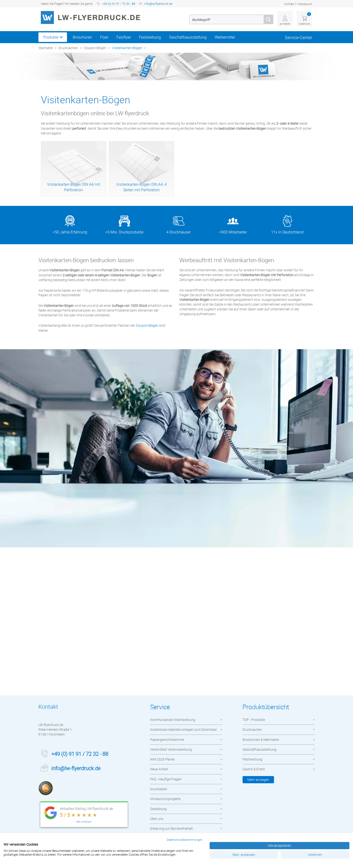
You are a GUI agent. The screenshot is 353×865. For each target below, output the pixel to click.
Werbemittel (225, 37)
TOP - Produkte (254, 719)
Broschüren (82, 37)
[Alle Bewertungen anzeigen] (84, 815)
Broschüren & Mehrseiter (261, 739)
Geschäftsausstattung (188, 37)
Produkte (50, 37)
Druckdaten (158, 789)
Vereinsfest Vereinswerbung (171, 749)
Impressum (305, 4)
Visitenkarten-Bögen (127, 48)
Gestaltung (158, 809)
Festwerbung (150, 37)
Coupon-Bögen (95, 48)
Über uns (156, 818)
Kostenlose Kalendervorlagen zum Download (183, 729)
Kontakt (289, 4)
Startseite (45, 48)
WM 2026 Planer (162, 759)
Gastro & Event (254, 769)
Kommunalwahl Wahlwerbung (172, 719)
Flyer (104, 37)
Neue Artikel (159, 769)
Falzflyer (123, 37)
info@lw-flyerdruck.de (158, 4)
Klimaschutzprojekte (165, 798)
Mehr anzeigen (258, 779)
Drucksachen (68, 48)
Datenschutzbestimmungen (184, 840)
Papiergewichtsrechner (167, 739)
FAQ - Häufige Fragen (166, 779)
